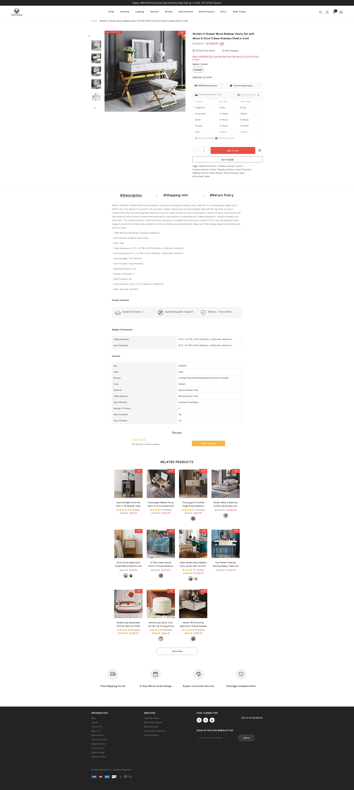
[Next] (96, 108)
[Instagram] (205, 720)
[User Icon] (327, 12)
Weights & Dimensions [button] (122, 329)
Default (198, 69)
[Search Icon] (320, 12)
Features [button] (116, 356)
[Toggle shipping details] (258, 95)
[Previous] (90, 35)
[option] (177, 4)
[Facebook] (199, 720)
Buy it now (228, 160)
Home (94, 21)
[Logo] (27, 12)
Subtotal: (197, 77)
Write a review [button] (208, 443)
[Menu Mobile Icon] (341, 12)
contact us (223, 132)
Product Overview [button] (120, 300)
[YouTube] (212, 720)
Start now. (222, 138)
